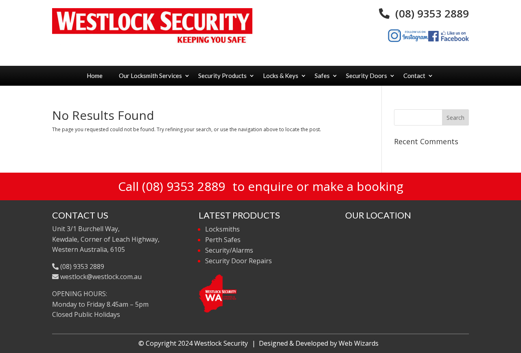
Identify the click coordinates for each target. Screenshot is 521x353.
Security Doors (366, 75)
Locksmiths (222, 229)
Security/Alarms (229, 250)
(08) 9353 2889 (429, 13)
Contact (414, 75)
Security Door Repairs (238, 260)
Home (95, 75)
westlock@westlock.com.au (100, 276)
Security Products (222, 75)
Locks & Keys (280, 75)
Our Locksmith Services (150, 75)
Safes (322, 75)
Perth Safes (223, 239)
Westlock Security (221, 343)
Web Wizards (359, 343)
